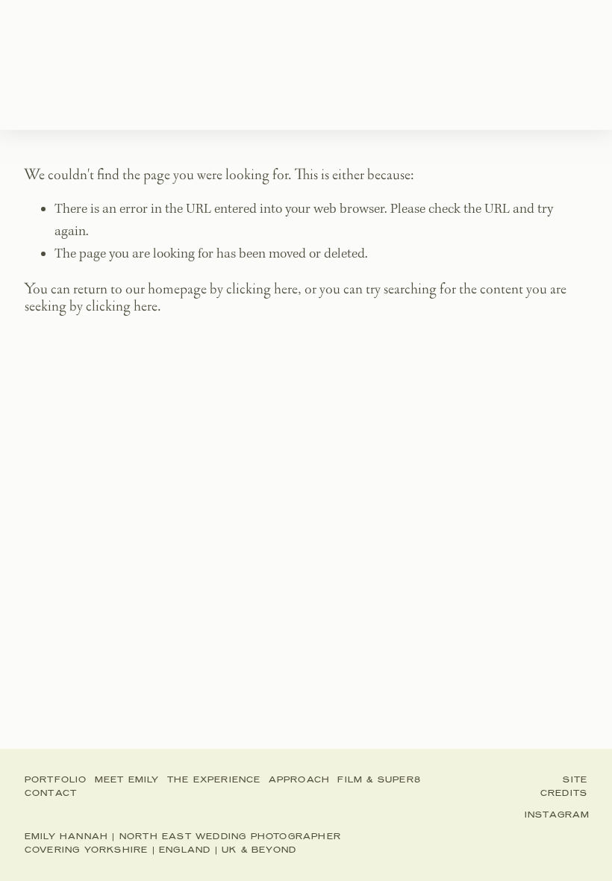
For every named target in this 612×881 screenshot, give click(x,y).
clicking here (262, 289)
